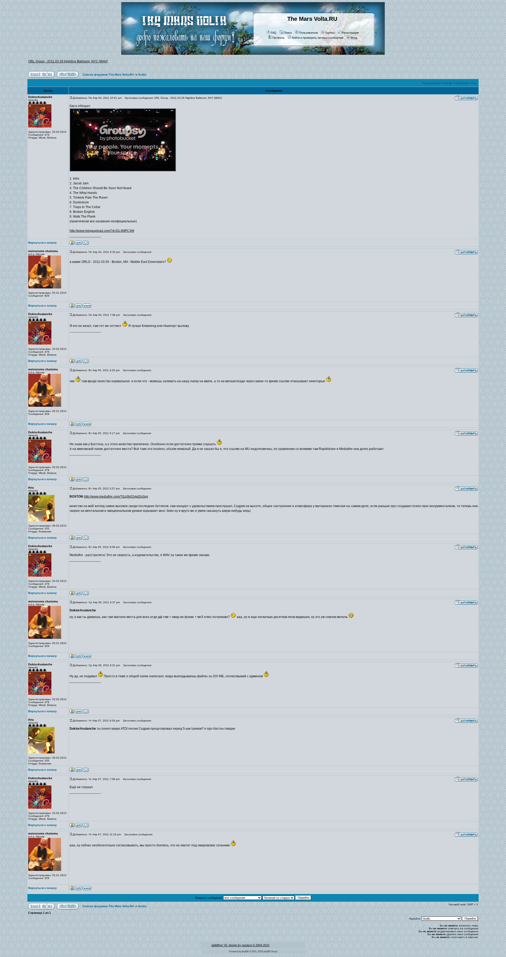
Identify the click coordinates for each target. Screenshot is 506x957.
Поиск (288, 32)
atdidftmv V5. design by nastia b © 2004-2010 (240, 945)
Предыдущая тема (435, 83)
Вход (354, 37)
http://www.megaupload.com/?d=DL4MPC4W (102, 231)
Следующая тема (464, 83)
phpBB (245, 951)
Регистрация (350, 32)
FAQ (273, 32)
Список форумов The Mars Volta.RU (108, 74)
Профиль (278, 37)
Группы (330, 32)
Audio (142, 74)
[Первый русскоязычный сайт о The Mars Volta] (180, 54)
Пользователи (308, 32)
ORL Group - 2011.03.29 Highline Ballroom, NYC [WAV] (68, 61)
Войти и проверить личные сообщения (317, 37)
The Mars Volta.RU (312, 19)
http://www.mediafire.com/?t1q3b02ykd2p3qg (116, 496)
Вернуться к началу (42, 242)
